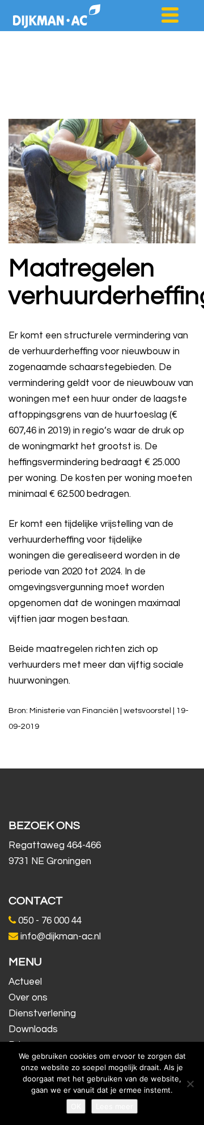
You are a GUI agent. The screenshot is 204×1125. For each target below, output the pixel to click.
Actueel (25, 982)
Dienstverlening (42, 1013)
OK (76, 1106)
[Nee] (190, 1083)
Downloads (33, 1029)
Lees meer (114, 1106)
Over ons (28, 998)
